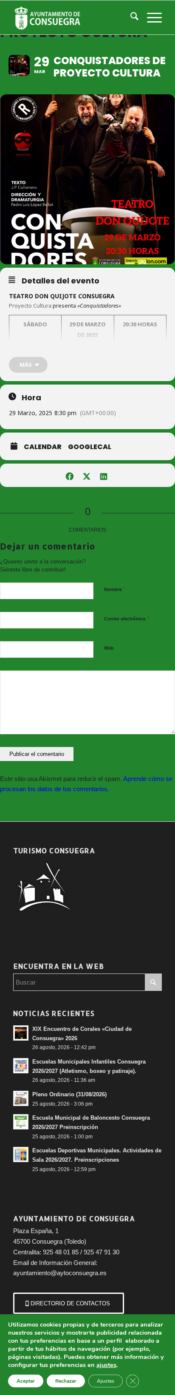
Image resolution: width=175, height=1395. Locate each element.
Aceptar (26, 1381)
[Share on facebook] (69, 475)
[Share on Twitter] (86, 475)
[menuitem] (130, 17)
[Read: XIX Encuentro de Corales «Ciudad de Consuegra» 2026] (20, 1033)
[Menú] (150, 17)
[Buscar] (130, 17)
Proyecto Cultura (30, 305)
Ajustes (105, 1381)
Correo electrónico (126, 618)
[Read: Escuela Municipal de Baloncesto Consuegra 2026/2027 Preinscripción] (20, 1121)
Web (109, 648)
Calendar (43, 447)
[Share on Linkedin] (103, 475)
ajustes (106, 1365)
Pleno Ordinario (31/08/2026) (69, 1094)
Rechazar (65, 1381)
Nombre (114, 589)
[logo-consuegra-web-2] (72, 17)
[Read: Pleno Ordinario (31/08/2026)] (20, 1098)
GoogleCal (89, 447)
